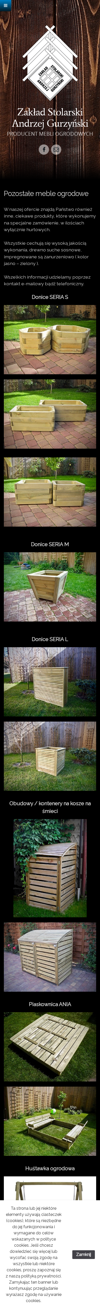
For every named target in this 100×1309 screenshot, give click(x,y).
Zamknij (83, 1254)
